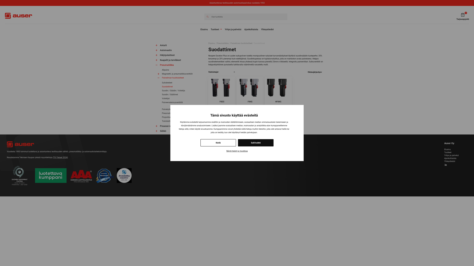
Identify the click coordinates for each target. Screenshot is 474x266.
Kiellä (218, 143)
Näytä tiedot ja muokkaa (237, 151)
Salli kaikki (256, 143)
